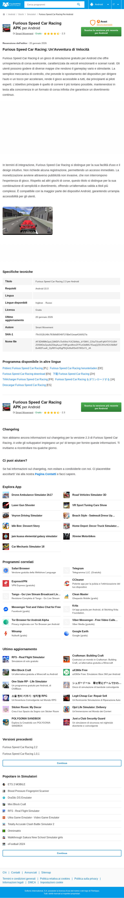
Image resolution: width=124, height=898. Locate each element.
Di (23, 33)
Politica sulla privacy (86, 878)
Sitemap (46, 872)
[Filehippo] (12, 4)
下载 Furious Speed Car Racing (71, 373)
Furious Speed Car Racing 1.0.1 (21, 753)
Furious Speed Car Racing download (24, 373)
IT (114, 4)
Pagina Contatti (45, 474)
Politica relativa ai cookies (55, 878)
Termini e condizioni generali (19, 878)
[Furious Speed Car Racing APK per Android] (6, 28)
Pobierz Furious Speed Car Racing (23, 368)
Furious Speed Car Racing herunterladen (73, 368)
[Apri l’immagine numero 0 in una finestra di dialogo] (28, 221)
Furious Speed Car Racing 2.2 (20, 747)
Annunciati (31, 872)
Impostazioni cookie (51, 882)
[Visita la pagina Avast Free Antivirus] (101, 23)
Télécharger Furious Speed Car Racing (25, 379)
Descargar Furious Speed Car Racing (24, 385)
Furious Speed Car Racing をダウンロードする (82, 379)
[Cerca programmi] (78, 4)
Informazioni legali (13, 882)
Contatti (15, 872)
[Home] (4, 14)
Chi (5, 872)
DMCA (32, 882)
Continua (62, 763)
